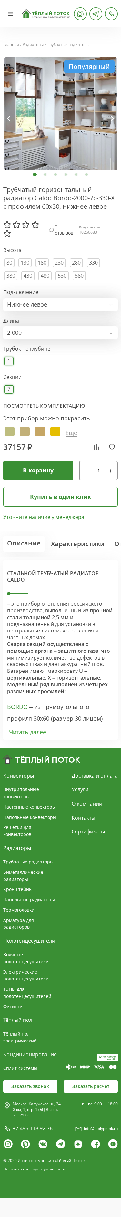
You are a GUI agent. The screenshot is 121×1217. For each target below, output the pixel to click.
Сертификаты (88, 831)
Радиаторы (33, 44)
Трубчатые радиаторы (68, 44)
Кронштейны (18, 889)
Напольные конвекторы (29, 817)
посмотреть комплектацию (44, 405)
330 (93, 262)
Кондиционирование (30, 1054)
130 (25, 262)
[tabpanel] (60, 113)
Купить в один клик (60, 497)
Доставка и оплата (95, 775)
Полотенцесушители (29, 940)
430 (28, 275)
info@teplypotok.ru (101, 1128)
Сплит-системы (20, 1068)
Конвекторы (18, 775)
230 (59, 262)
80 (9, 262)
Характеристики (78, 543)
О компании (87, 803)
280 (76, 262)
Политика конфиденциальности (34, 1169)
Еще (71, 433)
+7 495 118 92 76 (33, 1128)
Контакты (83, 817)
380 (10, 275)
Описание (24, 543)
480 (45, 275)
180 (42, 262)
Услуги (80, 789)
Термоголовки (19, 910)
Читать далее (27, 732)
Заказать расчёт (90, 1086)
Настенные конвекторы (29, 807)
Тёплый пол (17, 1019)
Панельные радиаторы (29, 899)
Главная (11, 44)
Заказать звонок (30, 1086)
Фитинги (13, 1006)
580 (79, 275)
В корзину (38, 470)
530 (62, 275)
